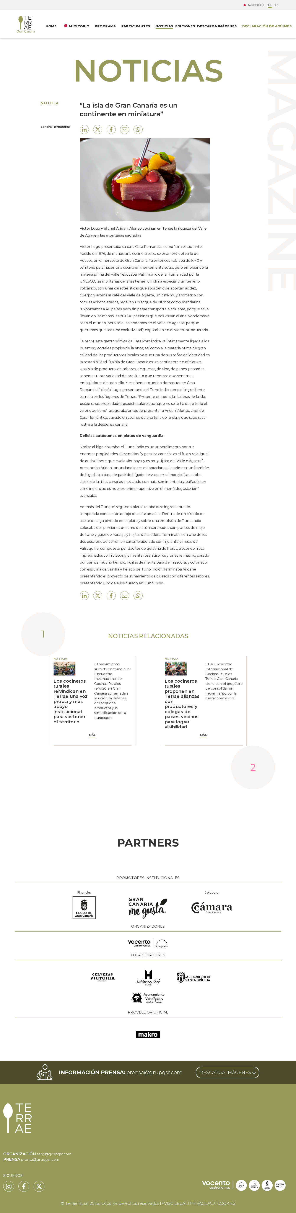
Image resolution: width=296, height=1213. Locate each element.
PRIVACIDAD (202, 1203)
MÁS (92, 735)
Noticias (164, 26)
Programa (105, 26)
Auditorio (256, 5)
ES (270, 5)
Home (51, 26)
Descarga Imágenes (217, 26)
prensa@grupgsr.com (154, 1072)
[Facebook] (23, 1186)
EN (277, 5)
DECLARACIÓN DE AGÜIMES (267, 26)
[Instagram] (8, 1186)
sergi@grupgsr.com (54, 1154)
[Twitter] (39, 1186)
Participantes (135, 26)
